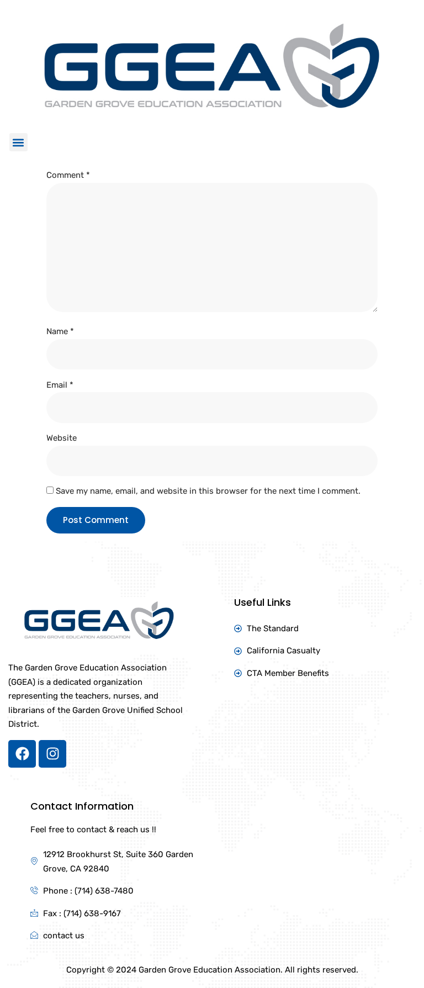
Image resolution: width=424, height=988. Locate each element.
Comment (68, 175)
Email (59, 385)
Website (61, 438)
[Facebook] (22, 754)
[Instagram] (52, 754)
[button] (18, 142)
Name (60, 331)
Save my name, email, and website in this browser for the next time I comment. (208, 491)
